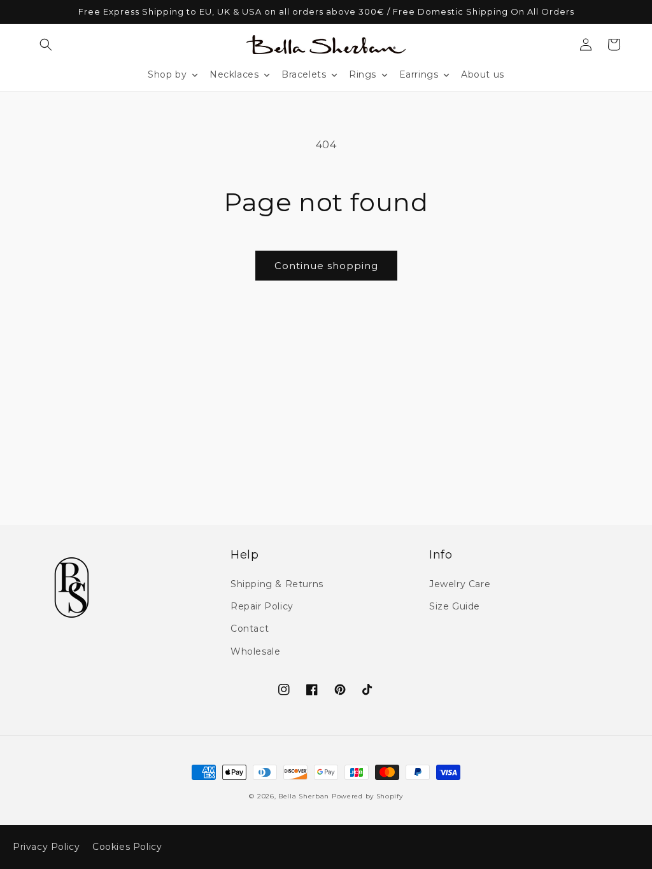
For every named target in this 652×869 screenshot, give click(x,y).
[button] (46, 45)
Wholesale (255, 651)
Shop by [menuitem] (167, 74)
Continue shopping (326, 266)
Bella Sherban (303, 796)
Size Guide (454, 606)
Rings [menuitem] (362, 74)
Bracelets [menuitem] (303, 74)
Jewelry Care (459, 584)
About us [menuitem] (482, 74)
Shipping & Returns (276, 584)
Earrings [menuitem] (419, 74)
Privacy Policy (46, 846)
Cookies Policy (127, 846)
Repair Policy (262, 606)
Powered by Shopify (367, 796)
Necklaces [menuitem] (234, 74)
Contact (249, 628)
